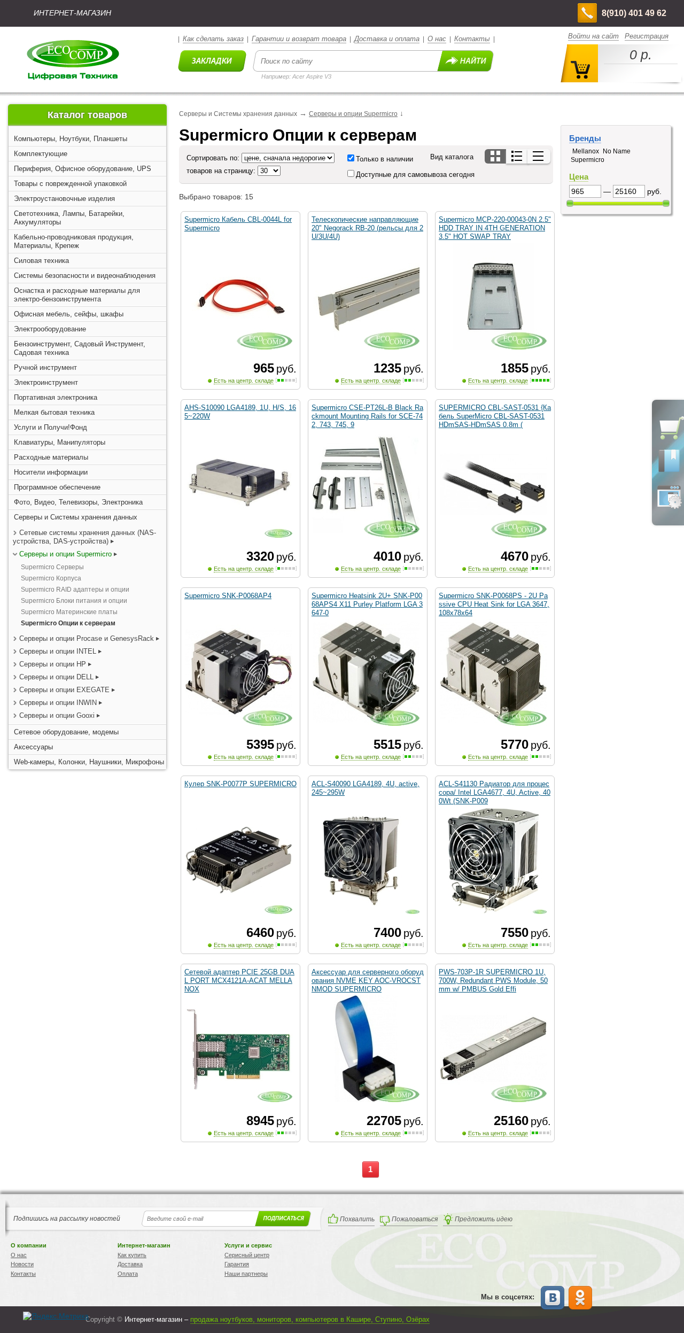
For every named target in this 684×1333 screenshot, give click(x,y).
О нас (437, 39)
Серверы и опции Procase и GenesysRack (86, 638)
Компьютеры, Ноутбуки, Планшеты (70, 139)
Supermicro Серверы (52, 567)
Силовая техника (41, 261)
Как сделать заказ (213, 39)
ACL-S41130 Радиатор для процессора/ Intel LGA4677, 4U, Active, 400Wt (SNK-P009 (494, 792)
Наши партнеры (246, 1273)
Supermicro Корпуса (51, 578)
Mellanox (585, 151)
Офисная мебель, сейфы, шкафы (68, 314)
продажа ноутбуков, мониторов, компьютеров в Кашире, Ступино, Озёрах (310, 1319)
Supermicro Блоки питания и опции (74, 600)
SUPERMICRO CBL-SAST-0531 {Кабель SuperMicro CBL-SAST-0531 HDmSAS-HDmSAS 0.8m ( (495, 416)
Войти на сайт (593, 36)
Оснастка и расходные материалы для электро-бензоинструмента (77, 294)
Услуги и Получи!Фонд (50, 427)
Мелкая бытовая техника (54, 412)
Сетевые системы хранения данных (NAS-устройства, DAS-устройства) (84, 537)
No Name (617, 151)
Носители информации (51, 472)
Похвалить (357, 1219)
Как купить (132, 1255)
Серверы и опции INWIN (58, 703)
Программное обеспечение (57, 487)
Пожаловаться (415, 1219)
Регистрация (647, 36)
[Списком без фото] (538, 156)
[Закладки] (669, 471)
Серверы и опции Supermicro (65, 554)
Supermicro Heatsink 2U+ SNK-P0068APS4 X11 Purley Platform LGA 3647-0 (367, 604)
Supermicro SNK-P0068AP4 (227, 596)
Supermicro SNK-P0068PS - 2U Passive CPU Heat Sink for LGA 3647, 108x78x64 (494, 604)
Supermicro (587, 160)
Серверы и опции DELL (56, 677)
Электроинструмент (46, 382)
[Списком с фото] (517, 156)
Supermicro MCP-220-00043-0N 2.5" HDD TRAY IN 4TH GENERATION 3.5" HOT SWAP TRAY (495, 228)
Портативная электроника (55, 397)
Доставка (130, 1264)
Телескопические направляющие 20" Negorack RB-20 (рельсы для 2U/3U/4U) (367, 228)
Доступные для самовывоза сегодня (415, 174)
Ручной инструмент (45, 367)
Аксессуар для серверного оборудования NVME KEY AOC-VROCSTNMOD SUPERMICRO (368, 980)
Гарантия (236, 1264)
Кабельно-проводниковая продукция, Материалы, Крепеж (74, 241)
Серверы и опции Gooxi (57, 715)
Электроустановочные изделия (64, 199)
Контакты (472, 39)
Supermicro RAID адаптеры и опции (75, 589)
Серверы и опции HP (52, 664)
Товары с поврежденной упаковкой (70, 184)
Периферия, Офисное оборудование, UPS (82, 169)
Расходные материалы (51, 457)
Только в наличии (384, 159)
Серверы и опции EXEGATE (64, 690)
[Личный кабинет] (669, 506)
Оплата (128, 1273)
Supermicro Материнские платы (69, 612)
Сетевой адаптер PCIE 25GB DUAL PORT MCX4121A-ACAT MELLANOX (239, 980)
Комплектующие (40, 154)
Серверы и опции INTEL (57, 651)
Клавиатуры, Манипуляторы (59, 442)
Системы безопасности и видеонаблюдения (85, 276)
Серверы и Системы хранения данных (75, 517)
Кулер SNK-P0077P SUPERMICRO (240, 784)
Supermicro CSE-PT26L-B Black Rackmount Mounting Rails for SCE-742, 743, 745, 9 (367, 416)
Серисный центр (246, 1255)
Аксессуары (33, 747)
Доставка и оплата (386, 39)
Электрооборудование (50, 329)
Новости (22, 1264)
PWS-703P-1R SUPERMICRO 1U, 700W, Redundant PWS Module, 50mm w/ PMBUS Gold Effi (493, 980)
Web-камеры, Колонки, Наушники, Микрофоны (89, 762)
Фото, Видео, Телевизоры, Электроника (78, 502)
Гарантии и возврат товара (299, 39)
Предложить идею (483, 1219)
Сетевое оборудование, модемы (66, 732)
